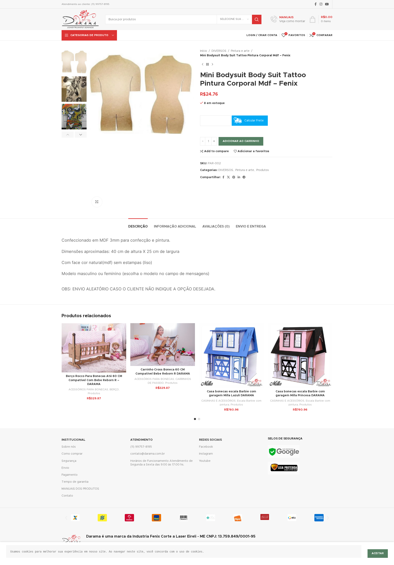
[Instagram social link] (321, 4)
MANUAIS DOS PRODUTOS (80, 488)
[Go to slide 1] (195, 419)
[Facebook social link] (315, 4)
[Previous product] (202, 64)
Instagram (206, 453)
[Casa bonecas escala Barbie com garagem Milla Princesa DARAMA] (300, 355)
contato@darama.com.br (147, 453)
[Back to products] (207, 64)
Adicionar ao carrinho (241, 141)
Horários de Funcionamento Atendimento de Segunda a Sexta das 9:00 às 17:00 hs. (161, 463)
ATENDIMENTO (141, 439)
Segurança (69, 461)
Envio (65, 467)
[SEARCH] (256, 19)
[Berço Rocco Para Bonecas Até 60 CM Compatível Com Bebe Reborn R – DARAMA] (94, 347)
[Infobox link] (288, 19)
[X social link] (228, 177)
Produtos (262, 170)
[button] (68, 134)
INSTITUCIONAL (73, 439)
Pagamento (70, 474)
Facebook (206, 446)
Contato (67, 495)
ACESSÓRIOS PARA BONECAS (88, 389)
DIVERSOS (219, 51)
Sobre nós (69, 446)
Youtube (205, 461)
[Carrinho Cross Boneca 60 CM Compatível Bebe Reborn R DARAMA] (162, 344)
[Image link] (284, 451)
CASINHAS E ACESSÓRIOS (218, 400)
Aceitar (378, 553)
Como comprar (72, 453)
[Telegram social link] (244, 177)
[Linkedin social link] (238, 177)
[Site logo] (80, 19)
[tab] (138, 224)
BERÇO (114, 389)
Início (203, 51)
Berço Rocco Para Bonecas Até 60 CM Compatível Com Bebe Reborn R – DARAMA (94, 380)
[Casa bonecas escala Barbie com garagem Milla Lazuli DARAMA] (231, 355)
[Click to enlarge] (97, 202)
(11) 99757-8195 (141, 446)
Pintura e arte (240, 51)
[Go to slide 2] (199, 419)
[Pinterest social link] (233, 177)
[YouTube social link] (327, 4)
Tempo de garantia (75, 481)
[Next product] (212, 64)
